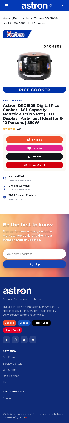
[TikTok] (24, 339)
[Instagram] (15, 339)
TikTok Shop (41, 323)
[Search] (50, 5)
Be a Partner (11, 376)
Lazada (37, 148)
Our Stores (9, 369)
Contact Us (10, 398)
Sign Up (34, 264)
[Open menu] (7, 5)
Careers (7, 382)
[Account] (62, 5)
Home (7, 18)
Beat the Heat (23, 18)
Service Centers (12, 363)
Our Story (9, 357)
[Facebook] (6, 339)
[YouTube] (32, 339)
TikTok (37, 156)
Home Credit (37, 165)
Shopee (37, 139)
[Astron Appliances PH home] (34, 5)
